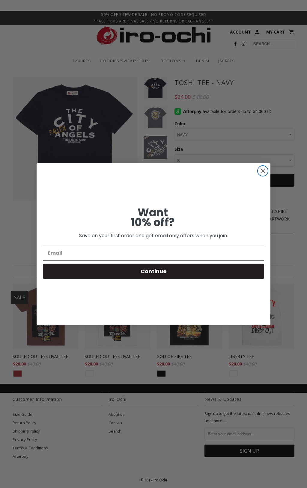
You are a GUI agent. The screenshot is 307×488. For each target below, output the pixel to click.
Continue (154, 271)
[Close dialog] (263, 171)
